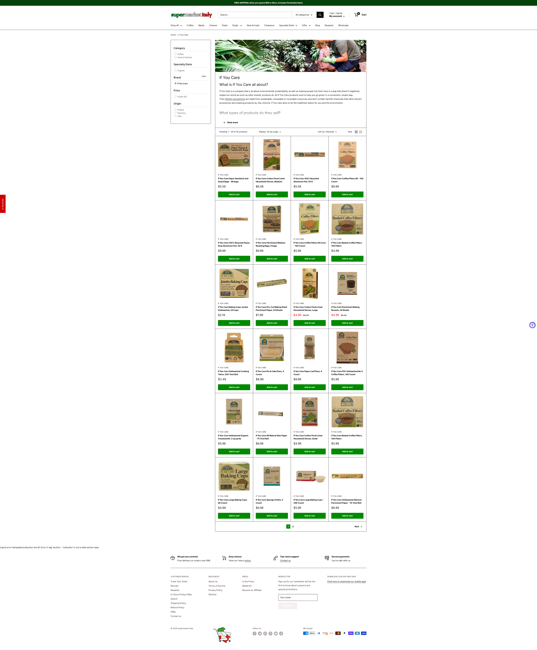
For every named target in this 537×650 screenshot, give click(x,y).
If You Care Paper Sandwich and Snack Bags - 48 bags (233, 180)
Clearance (269, 25)
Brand (177, 77)
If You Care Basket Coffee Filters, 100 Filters (346, 244)
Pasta (224, 25)
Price (177, 90)
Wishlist (212, 594)
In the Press (248, 581)
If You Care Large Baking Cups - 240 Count (309, 501)
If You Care (182, 83)
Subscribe (287, 605)
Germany (181, 113)
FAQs (173, 611)
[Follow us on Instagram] (265, 633)
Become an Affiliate (252, 590)
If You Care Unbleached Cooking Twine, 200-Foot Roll (233, 372)
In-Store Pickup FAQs (181, 594)
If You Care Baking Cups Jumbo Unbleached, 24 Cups (233, 308)
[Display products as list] (361, 132)
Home (173, 35)
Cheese (213, 25)
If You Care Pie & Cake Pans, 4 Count (270, 372)
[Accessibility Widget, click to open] (532, 325)
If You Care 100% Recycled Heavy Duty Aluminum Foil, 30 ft (234, 244)
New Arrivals (253, 25)
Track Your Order (179, 581)
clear (204, 76)
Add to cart (234, 194)
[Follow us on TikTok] (281, 633)
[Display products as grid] (356, 132)
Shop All (175, 25)
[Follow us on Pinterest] (270, 633)
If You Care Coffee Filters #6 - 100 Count (347, 180)
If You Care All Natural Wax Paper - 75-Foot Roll (271, 437)
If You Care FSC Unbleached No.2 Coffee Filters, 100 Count (347, 372)
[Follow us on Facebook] (254, 633)
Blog (317, 25)
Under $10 (182, 96)
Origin (235, 25)
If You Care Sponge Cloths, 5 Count (269, 501)
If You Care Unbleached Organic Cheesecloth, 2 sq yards (233, 437)
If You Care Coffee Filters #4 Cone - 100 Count (310, 244)
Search (174, 598)
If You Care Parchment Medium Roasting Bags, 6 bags (270, 244)
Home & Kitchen (184, 57)
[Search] (320, 15)
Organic (181, 70)
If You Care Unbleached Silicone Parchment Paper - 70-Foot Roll (346, 501)
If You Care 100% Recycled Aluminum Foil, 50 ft (306, 180)
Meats (201, 25)
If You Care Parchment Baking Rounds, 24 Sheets (345, 308)
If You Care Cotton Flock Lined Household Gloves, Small (308, 437)
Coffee (190, 25)
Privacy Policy (215, 590)
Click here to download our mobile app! (346, 581)
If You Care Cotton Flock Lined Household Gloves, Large (308, 308)
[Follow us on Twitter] (260, 633)
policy (248, 560)
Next (357, 526)
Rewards (329, 25)
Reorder (175, 585)
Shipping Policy (178, 603)
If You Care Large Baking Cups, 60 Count (232, 501)
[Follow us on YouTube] (276, 633)
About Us (213, 581)
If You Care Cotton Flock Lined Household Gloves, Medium (270, 180)
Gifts (304, 25)
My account (335, 16)
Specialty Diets (286, 25)
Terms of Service (217, 585)
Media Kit (247, 585)
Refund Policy (177, 607)
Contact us (285, 560)
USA (179, 116)
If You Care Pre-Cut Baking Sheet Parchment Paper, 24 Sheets (271, 308)
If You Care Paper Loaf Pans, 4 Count (308, 372)
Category (179, 48)
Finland (180, 110)
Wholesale (343, 25)
